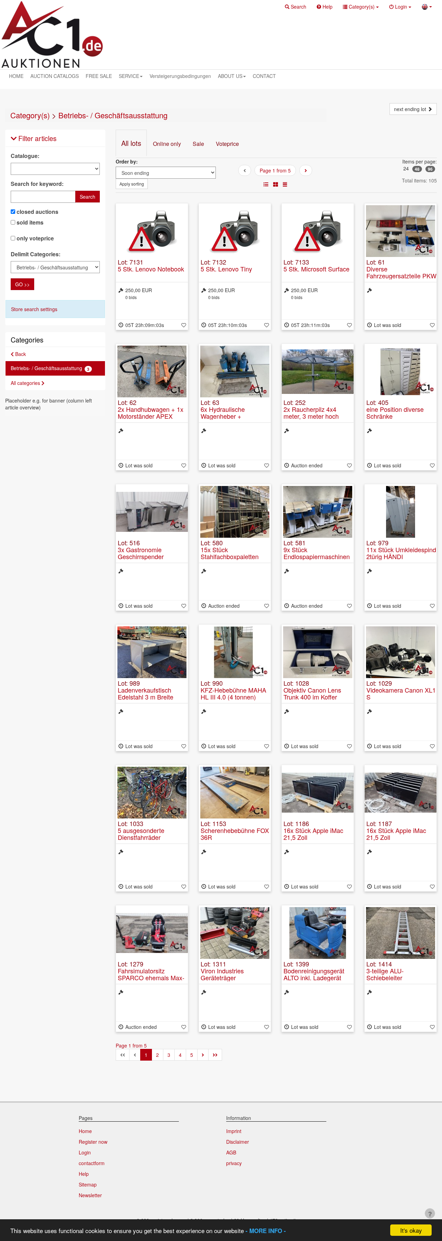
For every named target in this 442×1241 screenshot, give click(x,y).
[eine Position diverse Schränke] (400, 371)
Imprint (233, 1131)
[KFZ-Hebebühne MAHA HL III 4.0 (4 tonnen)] (235, 652)
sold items (29, 222)
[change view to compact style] (285, 184)
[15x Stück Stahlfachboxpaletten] (235, 512)
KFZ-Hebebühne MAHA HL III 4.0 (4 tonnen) (233, 693)
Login (85, 1152)
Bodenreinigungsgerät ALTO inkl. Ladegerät (314, 974)
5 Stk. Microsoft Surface (316, 268)
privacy (234, 1163)
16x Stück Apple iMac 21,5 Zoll (313, 834)
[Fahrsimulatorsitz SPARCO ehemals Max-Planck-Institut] (152, 933)
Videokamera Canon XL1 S (401, 693)
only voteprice (34, 238)
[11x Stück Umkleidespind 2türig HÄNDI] (400, 512)
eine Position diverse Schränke (395, 412)
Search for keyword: (37, 184)
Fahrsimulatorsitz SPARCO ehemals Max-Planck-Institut (151, 977)
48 (417, 169)
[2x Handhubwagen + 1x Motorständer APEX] (152, 371)
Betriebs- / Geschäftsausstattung (112, 115)
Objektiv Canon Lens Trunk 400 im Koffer (312, 693)
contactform (92, 1163)
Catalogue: (25, 156)
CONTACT (264, 75)
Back (20, 353)
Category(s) (30, 115)
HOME (16, 75)
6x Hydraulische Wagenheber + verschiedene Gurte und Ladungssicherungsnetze (235, 419)
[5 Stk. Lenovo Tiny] (235, 231)
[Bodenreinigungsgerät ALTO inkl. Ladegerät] (318, 933)
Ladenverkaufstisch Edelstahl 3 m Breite (145, 693)
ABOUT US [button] (230, 75)
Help (84, 1173)
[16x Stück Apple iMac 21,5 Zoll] (318, 792)
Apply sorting (131, 184)
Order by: (127, 161)
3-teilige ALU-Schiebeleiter (385, 974)
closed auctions (36, 212)
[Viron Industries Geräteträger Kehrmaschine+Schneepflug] (235, 933)
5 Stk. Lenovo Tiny (226, 268)
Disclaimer (237, 1141)
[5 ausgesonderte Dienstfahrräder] (152, 792)
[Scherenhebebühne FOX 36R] (235, 792)
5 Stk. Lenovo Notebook (151, 268)
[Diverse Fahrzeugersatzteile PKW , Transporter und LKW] (400, 231)
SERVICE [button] (129, 75)
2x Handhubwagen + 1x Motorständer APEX (150, 412)
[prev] (305, 170)
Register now (93, 1141)
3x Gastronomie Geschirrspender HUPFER (141, 556)
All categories (26, 382)
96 (430, 169)
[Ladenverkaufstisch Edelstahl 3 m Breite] (152, 652)
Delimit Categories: (35, 254)
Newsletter (90, 1195)
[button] (295, 6)
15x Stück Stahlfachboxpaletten (230, 553)
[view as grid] (275, 184)
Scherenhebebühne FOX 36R (235, 834)
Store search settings (34, 309)
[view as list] (265, 184)
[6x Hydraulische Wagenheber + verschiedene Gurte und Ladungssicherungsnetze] (235, 371)
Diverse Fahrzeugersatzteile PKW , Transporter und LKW (401, 275)
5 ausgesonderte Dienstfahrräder (141, 834)
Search (87, 196)
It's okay (411, 1230)
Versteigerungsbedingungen (180, 75)
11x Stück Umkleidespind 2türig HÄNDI (401, 553)
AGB (231, 1152)
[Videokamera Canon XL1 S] (400, 652)
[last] (215, 1055)
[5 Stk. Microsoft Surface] (318, 231)
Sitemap (88, 1184)
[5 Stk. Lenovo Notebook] (152, 231)
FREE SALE (99, 75)
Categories (27, 340)
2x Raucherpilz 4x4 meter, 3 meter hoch (311, 412)
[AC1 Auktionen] (52, 34)
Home (85, 1131)
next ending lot (410, 109)
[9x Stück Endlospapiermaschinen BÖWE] (318, 512)
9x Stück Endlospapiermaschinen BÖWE (317, 556)
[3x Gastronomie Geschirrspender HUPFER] (152, 512)
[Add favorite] (183, 324)
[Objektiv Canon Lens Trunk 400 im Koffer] (318, 652)
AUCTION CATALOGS (54, 75)
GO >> (22, 284)
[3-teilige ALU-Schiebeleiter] (400, 933)
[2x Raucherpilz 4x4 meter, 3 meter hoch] (318, 371)
